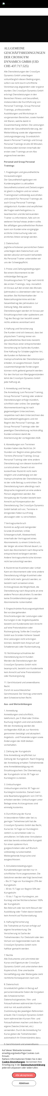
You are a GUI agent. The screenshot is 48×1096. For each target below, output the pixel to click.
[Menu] (39, 11)
